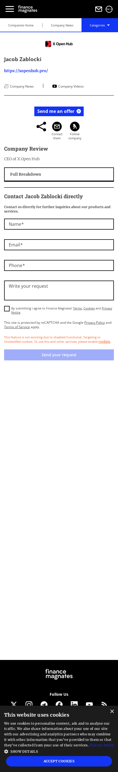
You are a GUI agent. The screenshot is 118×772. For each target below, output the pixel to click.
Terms (77, 308)
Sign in (109, 9)
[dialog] (59, 739)
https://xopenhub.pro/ (26, 70)
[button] (59, 751)
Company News (62, 25)
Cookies (89, 308)
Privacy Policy (94, 322)
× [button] (112, 712)
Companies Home (20, 25)
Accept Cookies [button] (59, 761)
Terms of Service (17, 327)
